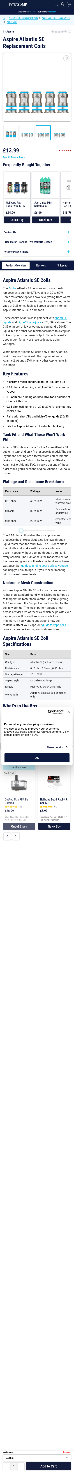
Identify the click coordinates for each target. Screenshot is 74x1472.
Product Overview (16, 265)
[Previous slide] (7, 836)
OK (37, 757)
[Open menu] (4, 4)
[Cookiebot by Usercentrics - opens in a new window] (48, 712)
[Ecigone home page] (18, 4)
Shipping (62, 265)
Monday (52, 11)
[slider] (21, 530)
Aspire (10, 31)
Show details (55, 747)
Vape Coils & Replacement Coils (23, 18)
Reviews (41, 265)
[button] (17, 219)
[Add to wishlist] (66, 58)
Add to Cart (48, 1466)
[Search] (56, 4)
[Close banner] (68, 712)
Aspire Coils (12, 22)
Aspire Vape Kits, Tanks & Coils (56, 18)
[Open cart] (69, 4)
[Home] (4, 18)
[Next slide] (15, 836)
